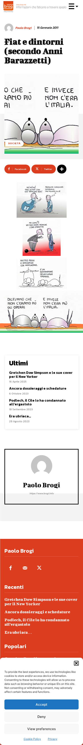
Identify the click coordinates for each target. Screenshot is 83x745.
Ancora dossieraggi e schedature (37, 388)
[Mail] (25, 568)
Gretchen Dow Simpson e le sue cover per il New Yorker (41, 374)
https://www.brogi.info (41, 493)
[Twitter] (39, 568)
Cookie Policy (32, 739)
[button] (76, 663)
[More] (61, 169)
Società (14, 143)
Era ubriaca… (20, 416)
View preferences (41, 729)
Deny (41, 717)
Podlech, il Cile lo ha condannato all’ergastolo (37, 402)
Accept (41, 704)
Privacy (52, 739)
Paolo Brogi (23, 28)
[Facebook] (10, 568)
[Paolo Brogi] (9, 28)
